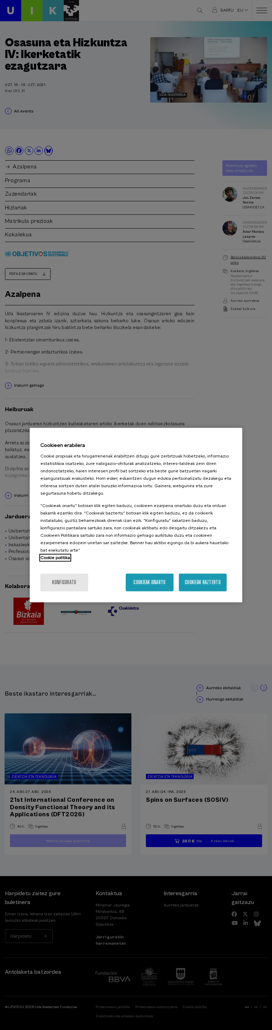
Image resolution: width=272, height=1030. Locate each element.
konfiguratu (64, 582)
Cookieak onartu (149, 582)
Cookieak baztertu (203, 582)
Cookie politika (55, 557)
